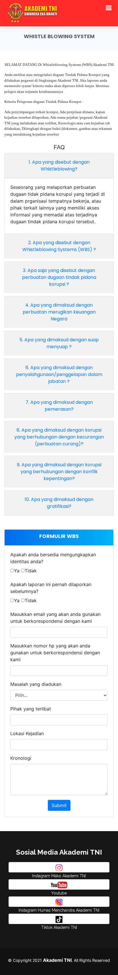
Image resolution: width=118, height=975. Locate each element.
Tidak (31, 570)
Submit (59, 805)
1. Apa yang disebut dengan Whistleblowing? (59, 165)
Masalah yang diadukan (35, 684)
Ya (16, 570)
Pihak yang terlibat (30, 709)
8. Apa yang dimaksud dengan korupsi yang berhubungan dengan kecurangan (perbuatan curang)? (59, 437)
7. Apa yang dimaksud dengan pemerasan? (59, 405)
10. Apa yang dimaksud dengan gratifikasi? (59, 503)
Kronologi (20, 758)
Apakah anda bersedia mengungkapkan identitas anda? (53, 558)
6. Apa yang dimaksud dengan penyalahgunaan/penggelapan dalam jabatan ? (59, 374)
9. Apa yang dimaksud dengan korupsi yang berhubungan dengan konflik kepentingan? (59, 471)
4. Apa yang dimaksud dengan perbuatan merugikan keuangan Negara (59, 312)
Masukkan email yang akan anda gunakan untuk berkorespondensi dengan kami (55, 617)
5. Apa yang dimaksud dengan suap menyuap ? (59, 343)
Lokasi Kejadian (27, 733)
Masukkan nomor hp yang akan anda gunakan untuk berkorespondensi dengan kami (55, 652)
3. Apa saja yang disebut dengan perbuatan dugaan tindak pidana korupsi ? (59, 277)
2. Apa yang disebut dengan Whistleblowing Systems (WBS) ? (59, 246)
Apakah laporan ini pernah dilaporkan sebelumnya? (50, 588)
